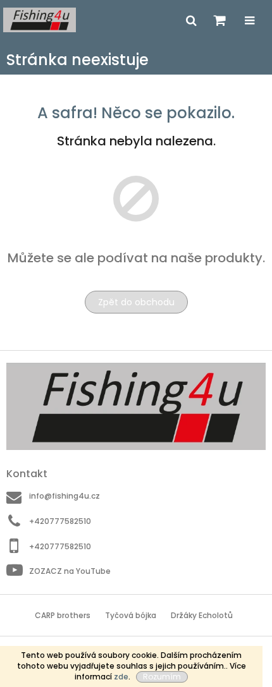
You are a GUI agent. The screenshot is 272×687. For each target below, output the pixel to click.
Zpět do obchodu (136, 302)
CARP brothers (62, 615)
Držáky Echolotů (202, 615)
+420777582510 (60, 521)
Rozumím (162, 676)
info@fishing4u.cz (64, 495)
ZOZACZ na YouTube (70, 571)
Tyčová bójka (130, 615)
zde (121, 676)
